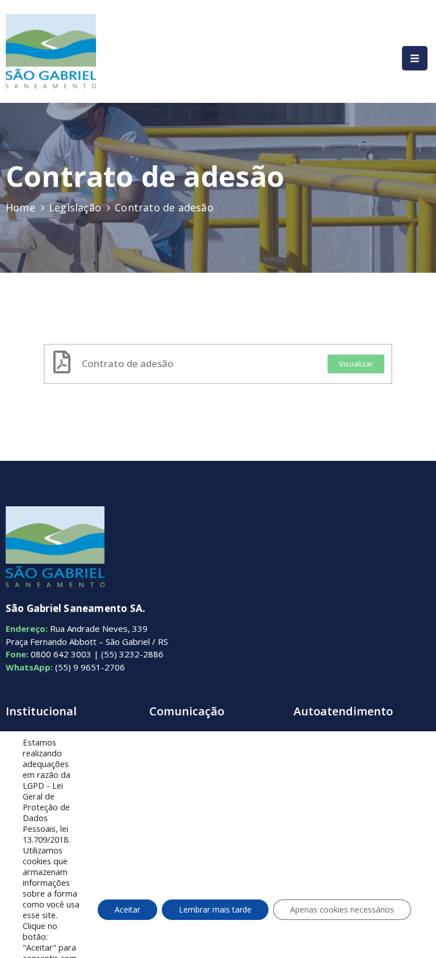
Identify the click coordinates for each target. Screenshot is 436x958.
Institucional (41, 711)
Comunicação (186, 711)
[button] (356, 364)
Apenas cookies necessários (342, 909)
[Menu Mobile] (414, 58)
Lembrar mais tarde (215, 909)
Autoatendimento (343, 711)
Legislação (75, 207)
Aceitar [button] (127, 909)
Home (20, 207)
